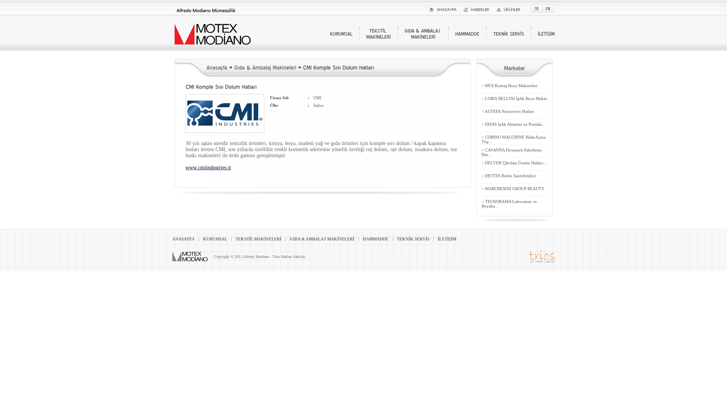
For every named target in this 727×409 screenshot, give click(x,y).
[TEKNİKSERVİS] (508, 34)
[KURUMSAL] (341, 34)
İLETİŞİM (447, 239)
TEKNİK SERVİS (413, 239)
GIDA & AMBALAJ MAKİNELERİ (322, 239)
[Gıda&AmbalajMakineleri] (265, 67)
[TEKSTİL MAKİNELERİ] (378, 34)
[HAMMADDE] (467, 34)
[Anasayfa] (216, 67)
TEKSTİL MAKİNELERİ (258, 239)
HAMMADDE (375, 239)
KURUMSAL (215, 239)
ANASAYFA (183, 239)
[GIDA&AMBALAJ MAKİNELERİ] (423, 34)
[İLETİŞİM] (546, 34)
